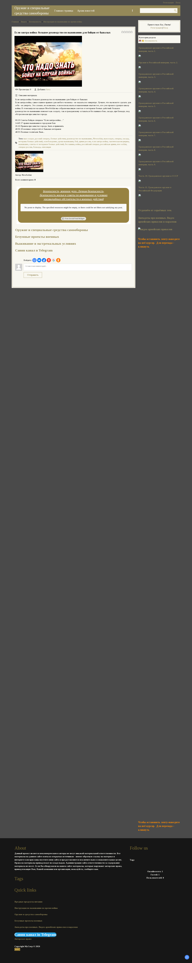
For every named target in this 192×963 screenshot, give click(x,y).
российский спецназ (90, 144)
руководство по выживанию (79, 138)
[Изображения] (29, 161)
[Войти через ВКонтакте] (39, 260)
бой (76, 141)
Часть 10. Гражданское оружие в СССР (158, 176)
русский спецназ (42, 138)
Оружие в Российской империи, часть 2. (158, 62)
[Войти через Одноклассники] (58, 260)
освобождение (50, 141)
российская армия (108, 144)
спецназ (118, 138)
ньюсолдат (109, 138)
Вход (178, 3)
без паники (69, 144)
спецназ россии (25, 147)
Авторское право (22, 939)
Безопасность (35, 22)
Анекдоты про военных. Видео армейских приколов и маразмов (46, 927)
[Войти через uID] (34, 260)
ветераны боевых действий (31, 141)
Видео (24, 22)
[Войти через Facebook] (44, 260)
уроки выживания (66, 141)
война (78, 144)
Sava (48, 89)
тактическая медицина (119, 141)
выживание (23, 144)
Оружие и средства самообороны (30, 914)
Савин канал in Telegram (35, 935)
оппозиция (46, 147)
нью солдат (28, 138)
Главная (15, 22)
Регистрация (168, 3)
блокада (37, 147)
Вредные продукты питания (28, 902)
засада (126, 138)
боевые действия (58, 138)
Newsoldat (98, 138)
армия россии (85, 141)
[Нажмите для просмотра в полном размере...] (140, 111)
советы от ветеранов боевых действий (46, 144)
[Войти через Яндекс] (49, 260)
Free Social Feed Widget (74, 219)
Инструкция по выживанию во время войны (62, 22)
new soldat (122, 144)
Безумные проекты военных (37, 236)
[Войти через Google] (53, 260)
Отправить (33, 275)
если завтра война (100, 141)
